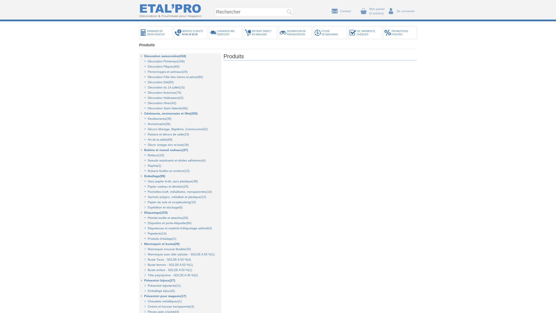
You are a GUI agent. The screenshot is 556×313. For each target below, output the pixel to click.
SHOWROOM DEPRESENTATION (296, 33)
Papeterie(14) (157, 233)
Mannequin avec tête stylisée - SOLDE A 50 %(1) (181, 254)
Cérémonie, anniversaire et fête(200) (171, 113)
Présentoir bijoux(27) (159, 280)
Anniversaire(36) (159, 124)
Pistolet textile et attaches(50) (168, 218)
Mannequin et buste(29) (162, 244)
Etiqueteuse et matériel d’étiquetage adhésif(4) (180, 228)
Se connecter (406, 11)
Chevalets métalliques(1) (165, 301)
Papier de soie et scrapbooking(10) (172, 202)
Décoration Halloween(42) (166, 98)
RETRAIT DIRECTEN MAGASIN (262, 33)
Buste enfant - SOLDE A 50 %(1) (170, 270)
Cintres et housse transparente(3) (171, 306)
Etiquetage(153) (156, 212)
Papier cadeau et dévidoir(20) (168, 186)
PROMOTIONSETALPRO (400, 33)
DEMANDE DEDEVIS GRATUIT (156, 33)
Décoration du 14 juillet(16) (166, 87)
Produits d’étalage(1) (162, 238)
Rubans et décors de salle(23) (168, 134)
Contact (345, 11)
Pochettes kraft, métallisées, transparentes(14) (180, 191)
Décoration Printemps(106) (166, 61)
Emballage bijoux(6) (161, 291)
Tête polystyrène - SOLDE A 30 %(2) (173, 275)
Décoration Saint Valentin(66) (168, 108)
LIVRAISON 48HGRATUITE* (226, 33)
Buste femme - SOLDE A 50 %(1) (170, 264)
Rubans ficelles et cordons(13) (169, 171)
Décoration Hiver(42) (162, 103)
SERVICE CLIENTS (193, 33)
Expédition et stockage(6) (165, 207)
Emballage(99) (154, 176)
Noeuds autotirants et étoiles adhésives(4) (177, 160)
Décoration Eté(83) (161, 82)
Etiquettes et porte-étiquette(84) (170, 223)
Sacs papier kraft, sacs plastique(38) (173, 181)
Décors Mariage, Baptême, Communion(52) (178, 129)
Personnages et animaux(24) (168, 71)
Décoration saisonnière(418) (165, 56)
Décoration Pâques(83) (164, 66)
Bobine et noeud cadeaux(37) (166, 150)
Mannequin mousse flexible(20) (169, 249)
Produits (147, 45)
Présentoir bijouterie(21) (164, 285)
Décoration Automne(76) (164, 92)
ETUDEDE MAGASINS (330, 33)
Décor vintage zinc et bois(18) (168, 145)
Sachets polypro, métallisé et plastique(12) (177, 197)
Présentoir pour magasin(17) (165, 296)
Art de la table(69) (160, 139)
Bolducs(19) (156, 155)
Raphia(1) (154, 165)
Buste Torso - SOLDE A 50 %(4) (169, 259)
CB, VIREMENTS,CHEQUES (366, 33)
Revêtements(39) (160, 118)
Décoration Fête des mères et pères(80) (175, 77)
